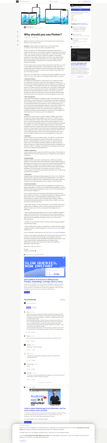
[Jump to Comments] (18, 37)
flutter (26, 37)
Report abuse (48, 382)
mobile (33, 37)
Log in (79, 1)
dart (29, 37)
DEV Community (82, 24)
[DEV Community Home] (17, 1)
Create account (86, 1)
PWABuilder (38, 326)
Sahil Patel (29, 373)
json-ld (28, 323)
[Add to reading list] (18, 41)
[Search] (21, 2)
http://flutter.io (50, 232)
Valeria (28, 312)
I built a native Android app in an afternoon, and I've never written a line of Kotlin (45, 409)
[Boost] (18, 45)
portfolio (38, 246)
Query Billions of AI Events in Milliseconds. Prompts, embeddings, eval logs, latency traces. (43, 281)
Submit (28, 307)
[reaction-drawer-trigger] (17, 32)
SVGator (29, 344)
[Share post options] (18, 49)
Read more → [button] (28, 422)
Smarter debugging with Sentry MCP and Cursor (79, 64)
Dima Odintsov (30, 27)
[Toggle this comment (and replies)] (25, 314)
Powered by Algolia (52, 1)
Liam (28, 353)
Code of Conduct (41, 382)
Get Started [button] (22, 440)
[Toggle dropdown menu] (65, 255)
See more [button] (27, 292)
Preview (34, 307)
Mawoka (28, 336)
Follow (80, 9)
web (37, 37)
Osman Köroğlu (30, 364)
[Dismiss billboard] (92, 425)
